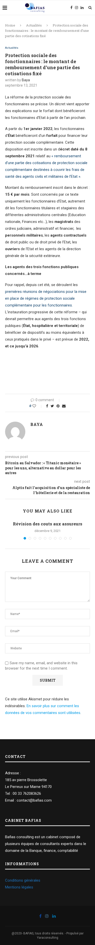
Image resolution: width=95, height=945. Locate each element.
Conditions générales (22, 880)
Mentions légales (19, 887)
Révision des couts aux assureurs (47, 523)
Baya (26, 80)
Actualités (34, 25)
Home (10, 25)
